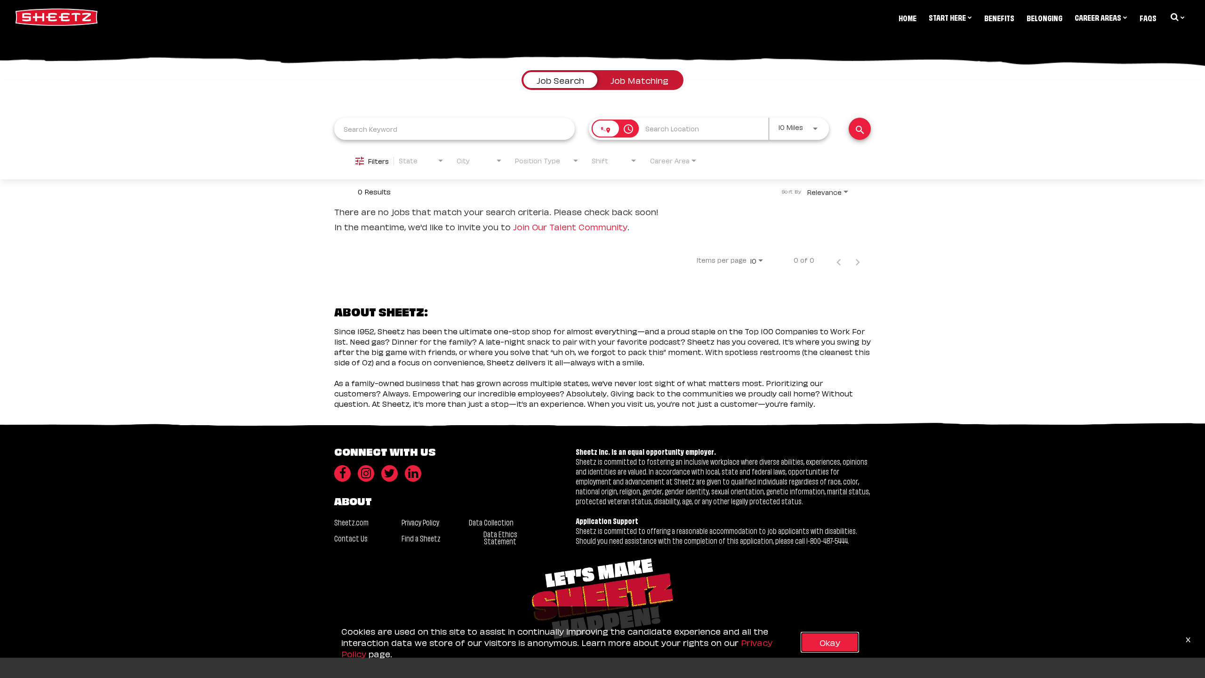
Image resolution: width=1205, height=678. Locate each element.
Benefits (999, 17)
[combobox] (454, 129)
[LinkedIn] (413, 473)
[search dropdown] (1177, 17)
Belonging (1044, 17)
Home (907, 17)
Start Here (947, 17)
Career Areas (1098, 17)
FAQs (1148, 17)
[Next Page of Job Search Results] (857, 259)
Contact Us (351, 537)
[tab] (560, 80)
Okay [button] (829, 642)
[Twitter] (389, 473)
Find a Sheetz (421, 538)
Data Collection (491, 521)
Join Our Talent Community (570, 226)
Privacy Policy (420, 522)
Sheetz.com (351, 522)
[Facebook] (342, 473)
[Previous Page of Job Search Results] (838, 259)
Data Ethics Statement (500, 537)
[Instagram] (366, 473)
